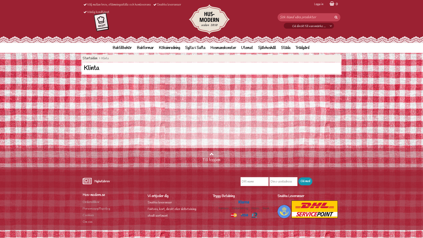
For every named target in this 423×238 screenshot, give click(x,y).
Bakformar (145, 47)
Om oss (87, 222)
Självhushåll (267, 47)
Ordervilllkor (91, 202)
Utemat (247, 47)
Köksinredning (169, 47)
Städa (285, 47)
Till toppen (211, 160)
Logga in (318, 4)
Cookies (88, 215)
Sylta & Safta (195, 47)
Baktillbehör (122, 47)
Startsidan (90, 58)
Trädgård (302, 47)
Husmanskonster (223, 47)
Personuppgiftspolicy (96, 209)
